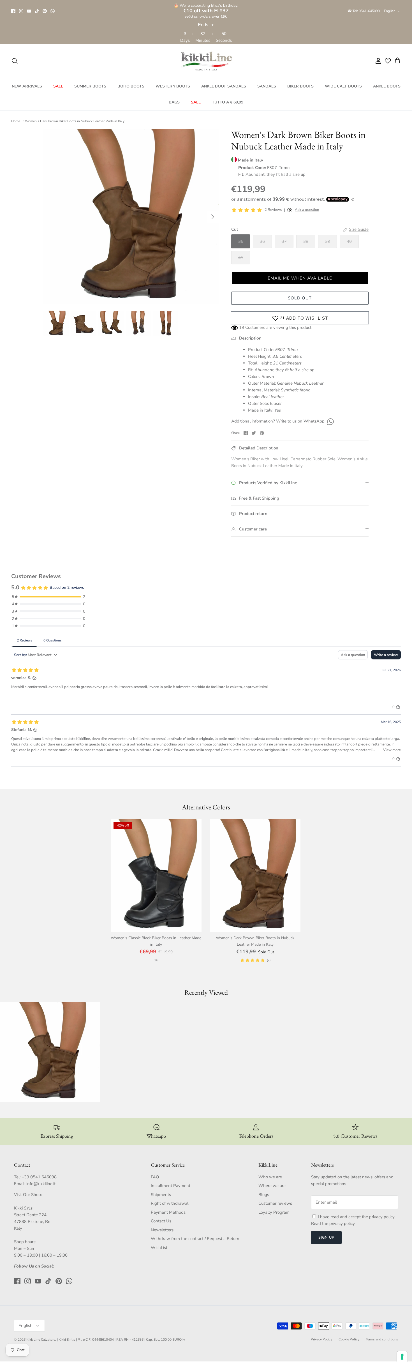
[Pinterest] (45, 11)
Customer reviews (275, 1203)
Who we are (270, 1177)
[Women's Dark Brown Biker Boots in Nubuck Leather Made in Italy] (255, 875)
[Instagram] (21, 11)
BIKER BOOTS (300, 86)
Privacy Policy (321, 1339)
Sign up (326, 1237)
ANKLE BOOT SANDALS (223, 86)
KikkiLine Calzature (40, 1339)
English (389, 11)
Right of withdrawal (169, 1203)
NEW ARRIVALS (27, 86)
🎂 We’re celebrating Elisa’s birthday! (206, 8)
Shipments (161, 1194)
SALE (58, 86)
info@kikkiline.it (40, 1183)
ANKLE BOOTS (387, 86)
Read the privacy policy (333, 1223)
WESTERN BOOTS (173, 86)
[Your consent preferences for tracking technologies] (402, 1356)
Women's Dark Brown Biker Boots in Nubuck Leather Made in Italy (74, 121)
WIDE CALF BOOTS (343, 86)
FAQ (155, 1177)
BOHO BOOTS (130, 86)
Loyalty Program (274, 1212)
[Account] (377, 60)
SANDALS (266, 86)
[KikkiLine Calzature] (206, 60)
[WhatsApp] (52, 11)
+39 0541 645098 (39, 1177)
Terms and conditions (382, 1339)
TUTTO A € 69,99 (227, 102)
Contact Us (161, 1221)
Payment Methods (168, 1212)
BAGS (174, 102)
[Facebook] (13, 11)
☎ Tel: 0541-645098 (364, 11)
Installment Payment (170, 1185)
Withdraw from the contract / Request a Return (195, 1238)
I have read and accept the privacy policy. (356, 1217)
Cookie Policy (349, 1339)
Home (15, 121)
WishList (159, 1247)
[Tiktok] (37, 11)
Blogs (263, 1194)
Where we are (272, 1185)
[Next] (213, 217)
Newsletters (162, 1230)
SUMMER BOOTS (90, 86)
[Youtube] (29, 11)
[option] (131, 216)
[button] (300, 278)
